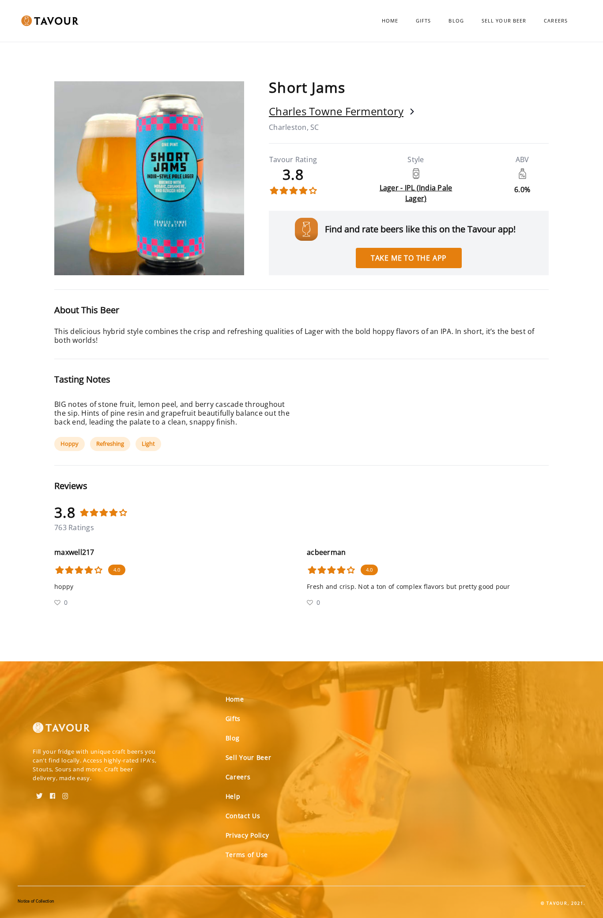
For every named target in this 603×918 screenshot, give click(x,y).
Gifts (423, 20)
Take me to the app (409, 258)
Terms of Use (247, 854)
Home (390, 20)
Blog (456, 20)
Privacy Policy (247, 835)
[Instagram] (65, 793)
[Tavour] (61, 731)
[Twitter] (39, 793)
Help (233, 796)
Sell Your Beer (504, 20)
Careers (556, 20)
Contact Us (243, 816)
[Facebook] (52, 793)
